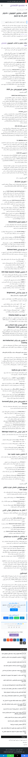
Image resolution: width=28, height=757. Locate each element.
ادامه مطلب (13, 609)
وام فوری (25, 744)
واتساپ (16, 617)
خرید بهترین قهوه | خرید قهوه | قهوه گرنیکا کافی (18, 740)
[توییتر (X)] (21, 640)
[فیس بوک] (24, 640)
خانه (25, 9)
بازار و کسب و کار (20, 9)
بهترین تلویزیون (24, 34)
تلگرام (22, 617)
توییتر (11, 617)
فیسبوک (6, 617)
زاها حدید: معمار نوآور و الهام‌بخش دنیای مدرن (16, 1)
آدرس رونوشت (14, 635)
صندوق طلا (25, 742)
